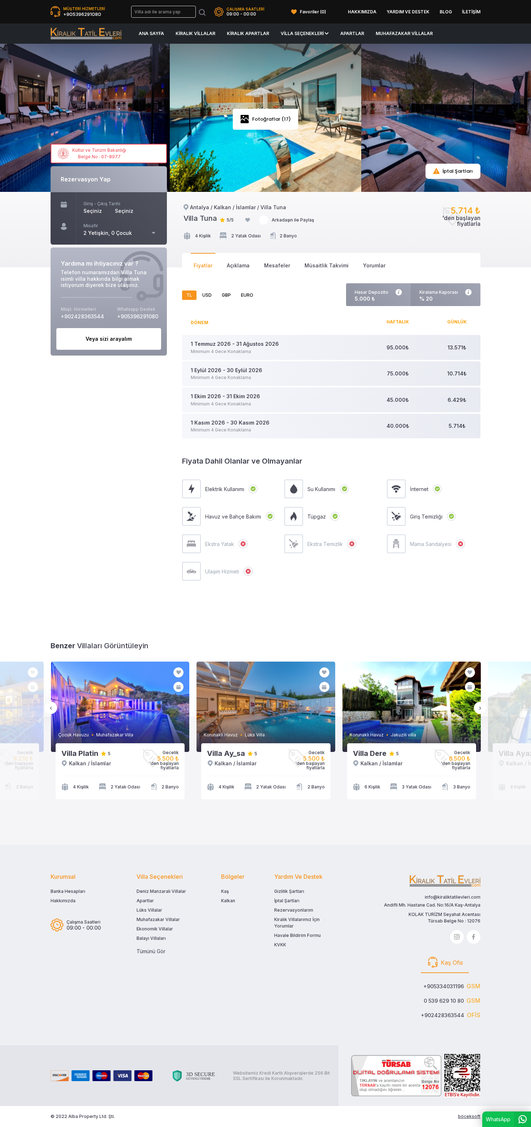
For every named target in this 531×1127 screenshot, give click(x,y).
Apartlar (352, 33)
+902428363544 (442, 1015)
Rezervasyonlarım (293, 910)
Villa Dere (370, 753)
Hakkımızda (63, 900)
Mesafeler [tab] (277, 265)
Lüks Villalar (149, 910)
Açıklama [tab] (238, 265)
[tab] (445, 962)
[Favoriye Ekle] (247, 220)
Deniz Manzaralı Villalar (161, 891)
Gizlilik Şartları (289, 891)
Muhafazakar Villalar (404, 33)
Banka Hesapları (68, 891)
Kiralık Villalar (195, 33)
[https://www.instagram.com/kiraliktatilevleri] (457, 937)
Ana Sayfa (151, 33)
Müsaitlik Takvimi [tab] (327, 265)
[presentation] (51, 708)
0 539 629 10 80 (444, 1001)
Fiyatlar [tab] (203, 265)
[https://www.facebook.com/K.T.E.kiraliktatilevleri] (473, 937)
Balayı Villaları (151, 938)
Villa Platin (79, 753)
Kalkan (228, 900)
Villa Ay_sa (226, 753)
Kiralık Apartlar (248, 33)
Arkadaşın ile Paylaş (293, 220)
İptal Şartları (286, 900)
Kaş (225, 891)
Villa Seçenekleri (303, 33)
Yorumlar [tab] (374, 265)
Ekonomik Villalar (155, 929)
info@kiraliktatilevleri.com (452, 897)
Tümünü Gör (151, 951)
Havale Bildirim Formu (297, 935)
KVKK (280, 944)
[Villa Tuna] (86, 33)
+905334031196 (443, 986)
